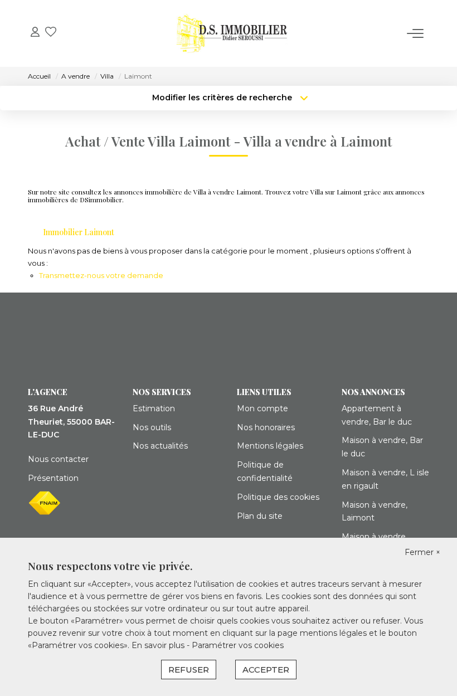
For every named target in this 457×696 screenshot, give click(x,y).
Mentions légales (270, 446)
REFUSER (188, 669)
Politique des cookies (278, 497)
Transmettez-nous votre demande (101, 275)
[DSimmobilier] (232, 33)
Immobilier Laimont (78, 232)
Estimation (154, 408)
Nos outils (152, 427)
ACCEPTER (265, 669)
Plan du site (260, 516)
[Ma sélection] (50, 33)
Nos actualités (160, 446)
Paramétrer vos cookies (238, 645)
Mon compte (262, 408)
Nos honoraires (266, 427)
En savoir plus (159, 645)
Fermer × (422, 552)
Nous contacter (58, 459)
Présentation (53, 478)
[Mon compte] (35, 33)
